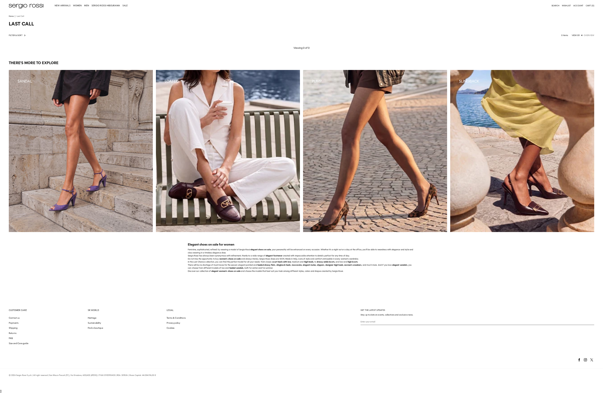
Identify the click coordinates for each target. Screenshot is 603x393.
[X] (591, 359)
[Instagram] (585, 359)
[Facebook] (579, 359)
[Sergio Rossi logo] (26, 6)
